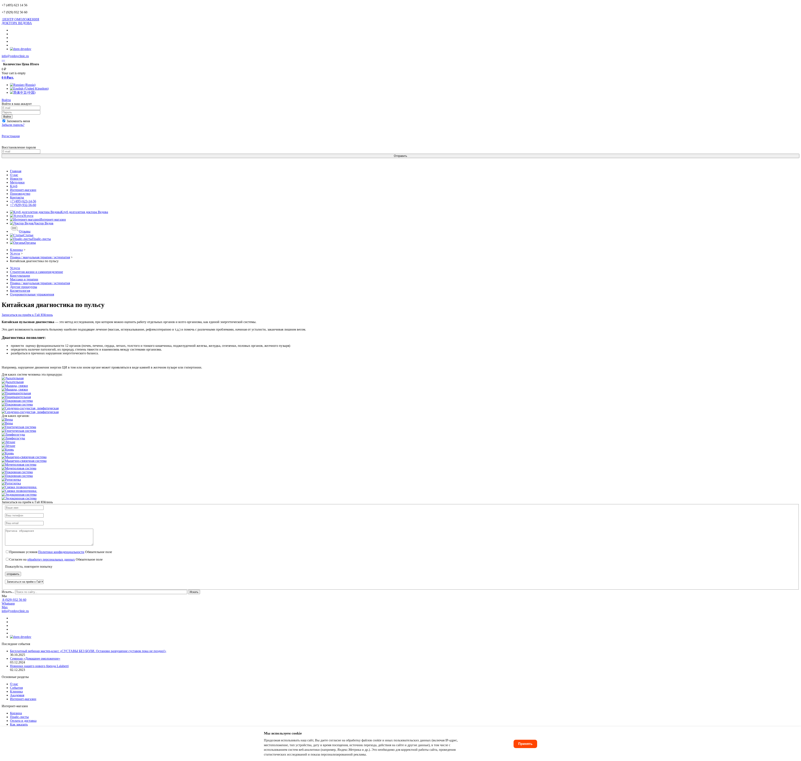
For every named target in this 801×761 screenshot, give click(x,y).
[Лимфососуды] (13, 434)
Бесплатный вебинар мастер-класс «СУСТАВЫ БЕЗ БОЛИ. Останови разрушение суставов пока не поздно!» (88, 651)
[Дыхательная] (13, 378)
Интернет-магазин (23, 699)
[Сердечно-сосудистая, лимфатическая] (30, 408)
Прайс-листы (19, 717)
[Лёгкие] (8, 442)
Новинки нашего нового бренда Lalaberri (39, 666)
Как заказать (19, 724)
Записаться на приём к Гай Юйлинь (27, 315)
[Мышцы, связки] (15, 385)
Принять (525, 744)
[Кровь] (8, 449)
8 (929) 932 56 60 (14, 599)
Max (5, 607)
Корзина (16, 713)
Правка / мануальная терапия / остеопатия (40, 283)
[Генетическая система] (19, 427)
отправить (13, 574)
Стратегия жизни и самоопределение (36, 272)
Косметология (20, 290)
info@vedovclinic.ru (15, 56)
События (16, 687)
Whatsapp (8, 603)
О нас (14, 684)
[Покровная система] (17, 401)
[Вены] (7, 419)
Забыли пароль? (13, 125)
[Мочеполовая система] (19, 464)
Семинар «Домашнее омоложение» (35, 658)
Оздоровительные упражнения (32, 294)
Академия (17, 695)
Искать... (8, 592)
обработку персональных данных (51, 559)
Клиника (16, 691)
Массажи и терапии (24, 279)
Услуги (15, 268)
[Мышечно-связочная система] (24, 457)
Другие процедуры (23, 287)
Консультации (20, 275)
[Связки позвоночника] (19, 487)
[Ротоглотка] (11, 479)
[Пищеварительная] (16, 393)
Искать (194, 592)
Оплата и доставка (23, 720)
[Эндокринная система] (19, 494)
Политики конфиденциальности (61, 552)
